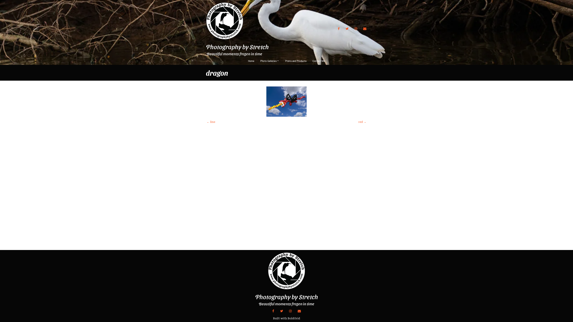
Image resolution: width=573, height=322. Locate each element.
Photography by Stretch (237, 46)
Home (251, 61)
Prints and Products (295, 61)
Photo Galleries (268, 61)
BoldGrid (294, 318)
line (211, 121)
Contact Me (318, 61)
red (362, 121)
